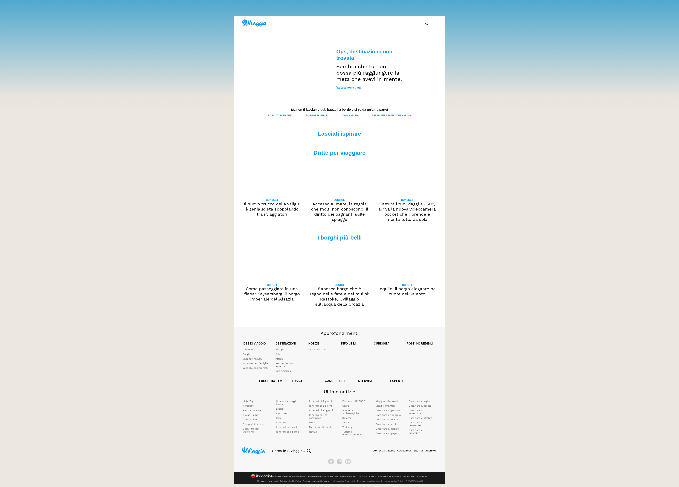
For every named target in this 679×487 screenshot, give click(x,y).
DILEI (373, 476)
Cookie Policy (294, 481)
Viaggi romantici (385, 405)
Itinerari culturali (286, 427)
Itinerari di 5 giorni (320, 405)
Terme (346, 422)
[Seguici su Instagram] (339, 461)
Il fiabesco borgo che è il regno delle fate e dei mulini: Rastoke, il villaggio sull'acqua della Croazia (339, 296)
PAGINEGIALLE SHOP (318, 476)
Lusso (297, 381)
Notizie (314, 343)
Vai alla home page (348, 87)
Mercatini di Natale (320, 427)
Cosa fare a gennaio (388, 410)
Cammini (248, 349)
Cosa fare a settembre (416, 412)
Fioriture (281, 413)
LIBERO (277, 476)
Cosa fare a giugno (387, 433)
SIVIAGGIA (383, 476)
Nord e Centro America (284, 365)
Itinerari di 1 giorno (287, 431)
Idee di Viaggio (254, 343)
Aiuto (326, 481)
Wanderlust (335, 381)
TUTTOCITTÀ (363, 476)
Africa (279, 358)
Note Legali (273, 481)
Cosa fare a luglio (419, 401)
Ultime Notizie (317, 349)
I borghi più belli (316, 115)
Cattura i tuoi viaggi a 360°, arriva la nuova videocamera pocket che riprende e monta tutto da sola (407, 212)
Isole (279, 417)
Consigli (272, 200)
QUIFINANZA (395, 476)
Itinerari (281, 422)
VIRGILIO (286, 476)
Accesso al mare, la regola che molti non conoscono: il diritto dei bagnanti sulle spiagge (339, 212)
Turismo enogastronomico (352, 433)
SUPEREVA (422, 476)
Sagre (345, 405)
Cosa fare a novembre (416, 424)
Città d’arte (250, 419)
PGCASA (334, 476)
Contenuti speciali (384, 451)
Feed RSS (418, 451)
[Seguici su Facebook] (331, 461)
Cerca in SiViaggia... (288, 451)
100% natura (350, 115)
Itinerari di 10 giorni (321, 410)
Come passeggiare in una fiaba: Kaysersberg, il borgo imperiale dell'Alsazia (272, 294)
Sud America (283, 370)
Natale (313, 431)
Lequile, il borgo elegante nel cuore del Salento (407, 291)
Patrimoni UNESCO (353, 401)
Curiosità (382, 343)
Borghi (272, 285)
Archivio (430, 451)
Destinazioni (285, 343)
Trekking (347, 427)
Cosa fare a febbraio (388, 414)
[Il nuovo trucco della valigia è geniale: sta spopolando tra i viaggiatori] (272, 177)
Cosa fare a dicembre (416, 431)
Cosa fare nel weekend (251, 430)
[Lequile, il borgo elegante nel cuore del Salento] (407, 262)
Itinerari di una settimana (318, 416)
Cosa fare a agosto (420, 405)
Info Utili (348, 343)
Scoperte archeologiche (350, 412)
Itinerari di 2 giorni (320, 401)
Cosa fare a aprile (386, 424)
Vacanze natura (252, 358)
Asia (277, 354)
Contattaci (404, 451)
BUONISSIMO (409, 476)
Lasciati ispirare (280, 115)
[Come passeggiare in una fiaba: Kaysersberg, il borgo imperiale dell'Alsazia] (272, 262)
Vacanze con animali (255, 367)
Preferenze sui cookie (313, 481)
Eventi (280, 408)
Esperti (396, 381)
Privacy (283, 481)
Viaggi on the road (387, 401)
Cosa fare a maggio (387, 428)
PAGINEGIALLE (299, 476)
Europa (279, 349)
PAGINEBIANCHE (348, 476)
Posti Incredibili (420, 343)
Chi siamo (261, 481)
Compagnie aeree (253, 424)
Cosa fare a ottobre (420, 417)
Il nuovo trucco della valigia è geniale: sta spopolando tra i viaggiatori (272, 209)
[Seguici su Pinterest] (348, 461)
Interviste (366, 381)
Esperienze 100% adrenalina (391, 115)
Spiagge (347, 417)
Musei (312, 422)
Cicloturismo (250, 414)
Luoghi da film (270, 381)
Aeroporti (248, 405)
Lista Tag (248, 401)
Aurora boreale (252, 410)
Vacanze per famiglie (255, 363)
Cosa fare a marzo (387, 419)
